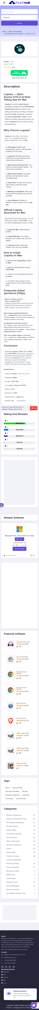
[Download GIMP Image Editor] (11, 736)
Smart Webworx (27, 1007)
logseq (7, 788)
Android (5, 977)
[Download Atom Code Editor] (11, 659)
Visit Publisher (21, 400)
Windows (6, 972)
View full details (19, 548)
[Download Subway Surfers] (11, 766)
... (28, 949)
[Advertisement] (19, 587)
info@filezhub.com (10, 957)
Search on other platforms (18, 77)
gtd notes (24, 791)
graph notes (26, 795)
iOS (4, 974)
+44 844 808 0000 (10, 960)
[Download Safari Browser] (11, 706)
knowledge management (12, 795)
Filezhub (9, 1007)
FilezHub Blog (14, 1000)
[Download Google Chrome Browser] (11, 674)
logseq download (17, 788)
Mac (4, 980)
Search (19, 23)
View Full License (24, 374)
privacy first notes (21, 798)
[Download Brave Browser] (11, 721)
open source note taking (12, 791)
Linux (5, 983)
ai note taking (9, 798)
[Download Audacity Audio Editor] (11, 644)
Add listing (26, 1000)
